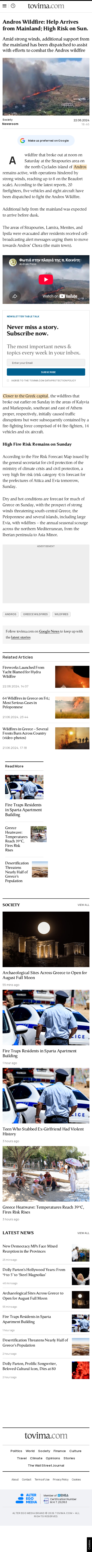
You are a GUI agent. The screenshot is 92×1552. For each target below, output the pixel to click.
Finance (59, 1451)
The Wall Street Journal (46, 1465)
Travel (22, 1458)
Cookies (76, 1479)
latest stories (20, 637)
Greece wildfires (35, 614)
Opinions (53, 1458)
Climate (36, 1458)
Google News (49, 631)
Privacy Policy (60, 1479)
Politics (16, 1451)
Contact (26, 1479)
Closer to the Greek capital (25, 396)
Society (7, 120)
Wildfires (61, 614)
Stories (69, 1458)
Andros (80, 167)
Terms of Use (42, 1479)
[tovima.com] (46, 6)
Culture (75, 1451)
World (30, 1451)
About (15, 1479)
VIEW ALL (83, 905)
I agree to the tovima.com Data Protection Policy (43, 380)
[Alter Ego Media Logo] (26, 1503)
